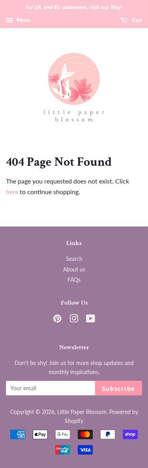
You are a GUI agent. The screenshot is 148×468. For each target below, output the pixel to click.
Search (74, 259)
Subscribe (118, 388)
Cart (136, 20)
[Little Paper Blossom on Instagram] (73, 320)
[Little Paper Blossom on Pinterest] (57, 320)
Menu (23, 20)
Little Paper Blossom (82, 412)
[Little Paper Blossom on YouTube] (90, 320)
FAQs (74, 280)
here (12, 191)
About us (74, 269)
